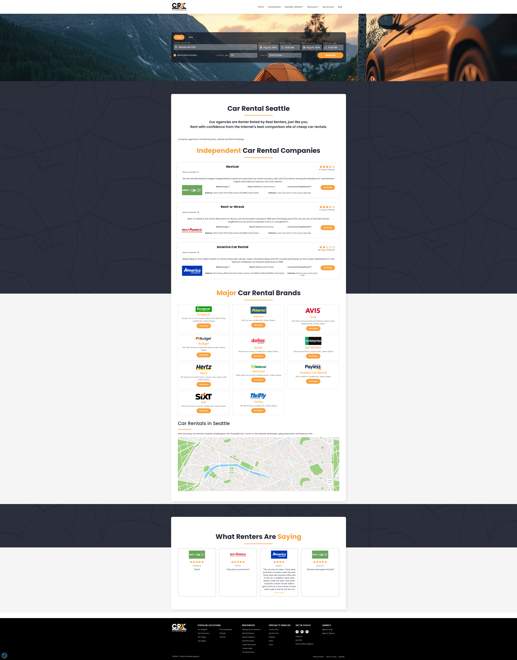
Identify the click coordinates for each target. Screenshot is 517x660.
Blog (340, 7)
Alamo (258, 316)
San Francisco (203, 633)
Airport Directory (248, 637)
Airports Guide (248, 641)
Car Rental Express (191, 656)
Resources (312, 7)
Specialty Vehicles (293, 7)
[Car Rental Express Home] (179, 6)
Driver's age (222, 55)
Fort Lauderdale (225, 629)
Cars (179, 37)
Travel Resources (249, 644)
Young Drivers (274, 7)
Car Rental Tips (248, 652)
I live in (263, 55)
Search (330, 55)
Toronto (222, 637)
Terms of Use (331, 657)
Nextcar (232, 166)
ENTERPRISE (313, 348)
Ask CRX (299, 640)
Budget (203, 344)
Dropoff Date (308, 43)
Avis (313, 317)
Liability (341, 657)
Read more (279, 593)
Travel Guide (247, 648)
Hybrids (272, 637)
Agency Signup (328, 633)
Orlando (222, 633)
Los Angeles (202, 629)
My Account (328, 7)
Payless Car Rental (313, 373)
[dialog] (4, 655)
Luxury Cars (273, 629)
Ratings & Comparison (251, 629)
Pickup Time (285, 43)
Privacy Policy (318, 657)
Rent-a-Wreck (232, 207)
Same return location (187, 55)
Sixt (203, 402)
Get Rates (327, 187)
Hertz (203, 373)
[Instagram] (307, 631)
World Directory (248, 633)
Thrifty (258, 402)
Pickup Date (264, 43)
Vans (190, 37)
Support (299, 636)
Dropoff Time (329, 43)
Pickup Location (182, 43)
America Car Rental (232, 247)
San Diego (202, 637)
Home (261, 7)
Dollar (258, 348)
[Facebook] (297, 631)
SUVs (271, 641)
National (258, 371)
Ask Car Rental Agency (305, 644)
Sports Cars (273, 633)
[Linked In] (302, 631)
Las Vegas (202, 641)
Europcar (203, 314)
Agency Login (327, 629)
